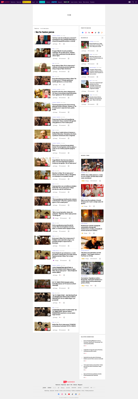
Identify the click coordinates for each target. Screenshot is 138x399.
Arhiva (82, 390)
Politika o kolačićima (76, 390)
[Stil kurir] (58, 388)
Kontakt (57, 390)
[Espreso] (49, 388)
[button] (60, 44)
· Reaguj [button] (56, 218)
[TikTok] (95, 32)
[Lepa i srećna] (68, 388)
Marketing (47, 390)
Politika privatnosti (89, 390)
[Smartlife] (74, 388)
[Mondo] (5, 2)
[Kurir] (44, 388)
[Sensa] (79, 388)
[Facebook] (82, 32)
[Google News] (98, 32)
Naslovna (36, 28)
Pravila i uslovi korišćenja (65, 390)
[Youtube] (92, 32)
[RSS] (101, 32)
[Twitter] (89, 32)
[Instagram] (86, 32)
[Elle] (54, 388)
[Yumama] (86, 388)
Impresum (52, 390)
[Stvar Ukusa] (92, 388)
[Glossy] (63, 388)
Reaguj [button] (55, 43)
